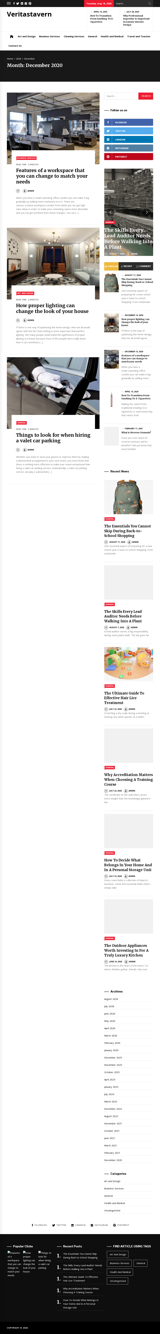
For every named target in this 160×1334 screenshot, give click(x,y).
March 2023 (110, 1101)
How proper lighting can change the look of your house (52, 308)
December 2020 (113, 1160)
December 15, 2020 (134, 315)
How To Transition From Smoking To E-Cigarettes (102, 18)
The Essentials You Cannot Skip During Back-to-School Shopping (137, 282)
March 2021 (110, 1145)
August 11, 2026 (133, 275)
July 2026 (109, 1006)
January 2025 (111, 1086)
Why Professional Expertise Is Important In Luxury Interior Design (136, 20)
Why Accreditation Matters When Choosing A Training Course (128, 780)
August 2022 (111, 1116)
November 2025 (113, 1064)
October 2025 (112, 1072)
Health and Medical (112, 36)
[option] (128, 212)
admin (31, 191)
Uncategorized (112, 1210)
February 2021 (112, 1152)
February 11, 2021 (134, 428)
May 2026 (109, 1020)
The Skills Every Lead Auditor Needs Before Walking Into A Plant (128, 238)
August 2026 (111, 998)
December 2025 (113, 1057)
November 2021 (113, 1123)
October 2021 (112, 1130)
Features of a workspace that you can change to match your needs (52, 176)
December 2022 (113, 1108)
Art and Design (26, 36)
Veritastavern (29, 14)
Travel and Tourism (138, 36)
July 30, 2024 (133, 11)
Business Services (49, 36)
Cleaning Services (74, 36)
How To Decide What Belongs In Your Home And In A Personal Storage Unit (128, 865)
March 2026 (110, 1035)
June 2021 (109, 1138)
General (92, 36)
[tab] (111, 266)
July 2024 (109, 1094)
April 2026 (109, 1028)
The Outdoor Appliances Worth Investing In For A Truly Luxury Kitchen (126, 950)
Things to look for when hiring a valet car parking (53, 438)
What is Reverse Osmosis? (136, 432)
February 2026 (112, 1042)
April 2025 (109, 1079)
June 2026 (109, 1013)
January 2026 (111, 1050)
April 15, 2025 (100, 11)
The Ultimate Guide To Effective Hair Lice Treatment (124, 698)
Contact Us (15, 45)
